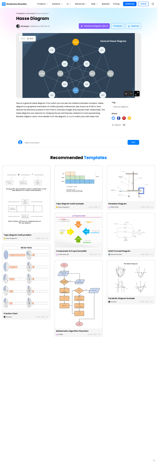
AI (67, 4)
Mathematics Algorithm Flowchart (72, 331)
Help (93, 4)
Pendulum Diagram (117, 203)
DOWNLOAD (129, 4)
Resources (80, 4)
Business (106, 4)
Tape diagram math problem (17, 235)
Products (41, 4)
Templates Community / (26, 13)
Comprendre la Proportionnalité (71, 251)
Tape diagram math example (70, 203)
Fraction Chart (11, 313)
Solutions (56, 4)
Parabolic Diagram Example (121, 298)
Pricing (116, 4)
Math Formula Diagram (119, 251)
